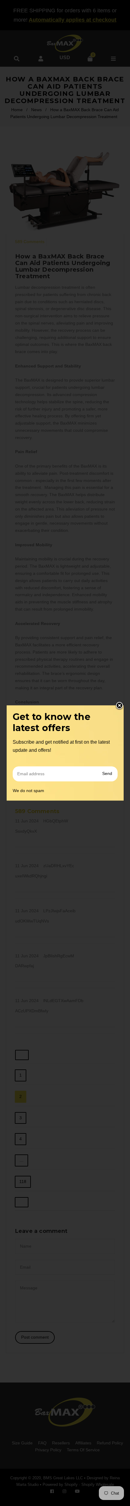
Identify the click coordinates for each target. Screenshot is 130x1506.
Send (107, 773)
